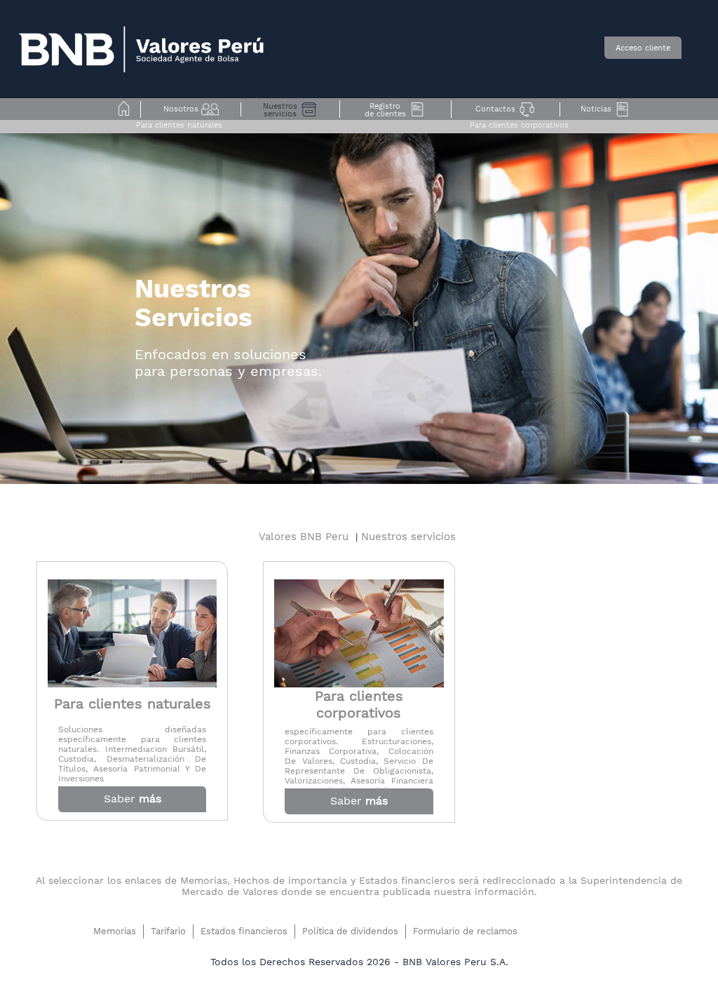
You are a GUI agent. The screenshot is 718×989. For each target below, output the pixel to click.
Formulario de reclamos (465, 931)
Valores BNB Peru (307, 536)
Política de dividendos (350, 931)
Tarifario (168, 931)
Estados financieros (244, 931)
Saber (132, 798)
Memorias (114, 931)
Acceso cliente (643, 48)
